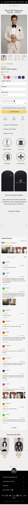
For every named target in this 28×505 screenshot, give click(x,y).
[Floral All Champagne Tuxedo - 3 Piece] (4, 77)
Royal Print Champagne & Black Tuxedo (19, 454)
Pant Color (5, 92)
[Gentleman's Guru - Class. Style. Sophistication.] (14, 2)
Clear (26, 80)
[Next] (25, 34)
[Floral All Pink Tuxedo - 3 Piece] (8, 77)
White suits (16, 5)
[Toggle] (22, 125)
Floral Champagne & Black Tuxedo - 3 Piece (4, 454)
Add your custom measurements (9, 102)
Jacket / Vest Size (6, 81)
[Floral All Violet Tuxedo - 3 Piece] (19, 77)
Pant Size (4, 86)
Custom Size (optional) (8, 101)
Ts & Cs (22, 501)
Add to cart (15, 111)
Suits (10, 5)
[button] (2, 1)
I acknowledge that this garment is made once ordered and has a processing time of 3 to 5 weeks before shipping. (14, 108)
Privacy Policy (17, 501)
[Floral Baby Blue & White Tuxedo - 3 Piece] (15, 77)
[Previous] (3, 34)
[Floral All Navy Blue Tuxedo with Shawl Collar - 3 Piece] (23, 77)
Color (2, 74)
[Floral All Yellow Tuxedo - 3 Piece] (12, 77)
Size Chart (5, 71)
